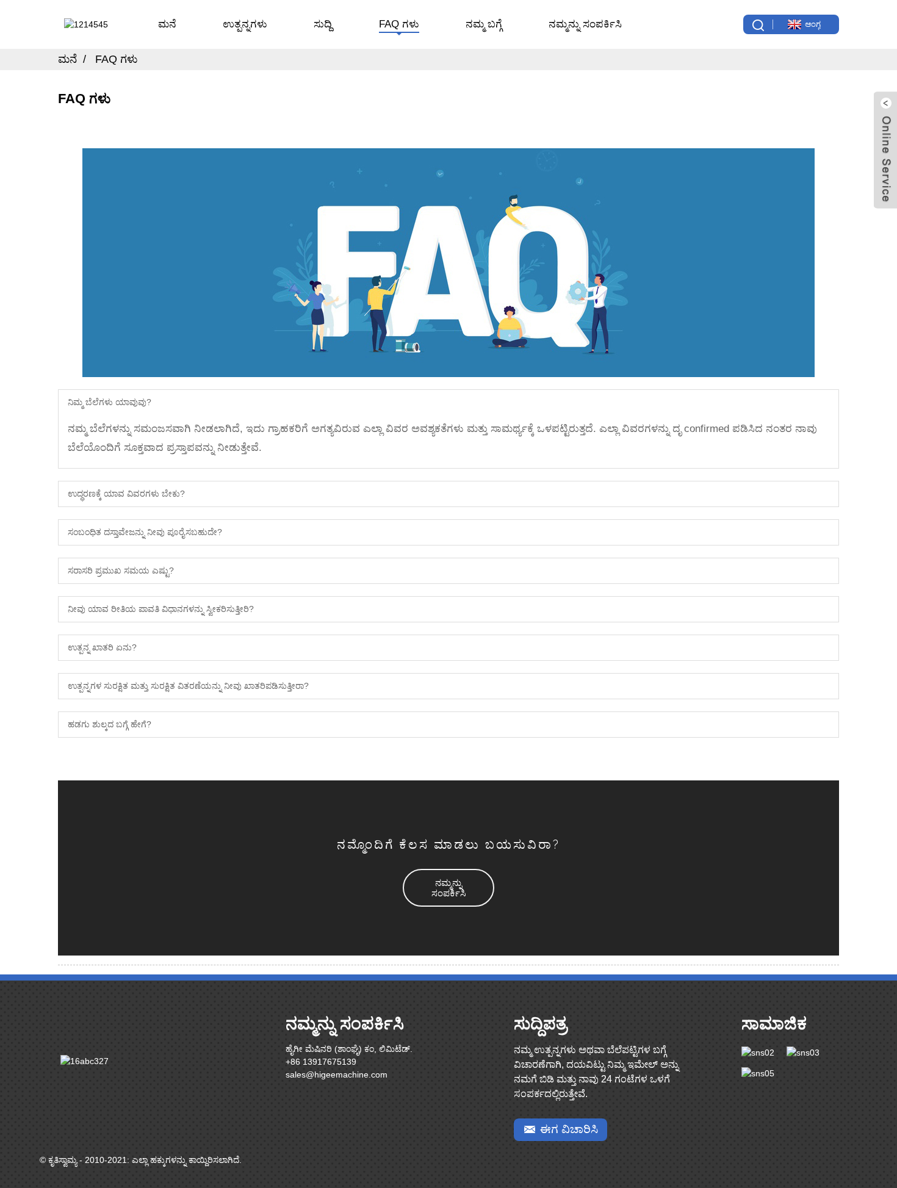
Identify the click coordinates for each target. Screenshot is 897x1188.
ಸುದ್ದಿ (323, 24)
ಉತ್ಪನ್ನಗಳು (245, 24)
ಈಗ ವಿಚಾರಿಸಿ (569, 1129)
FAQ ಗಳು (399, 24)
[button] (448, 888)
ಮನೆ (167, 24)
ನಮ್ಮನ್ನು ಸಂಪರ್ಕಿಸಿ (585, 24)
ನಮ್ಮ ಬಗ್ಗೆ (484, 24)
